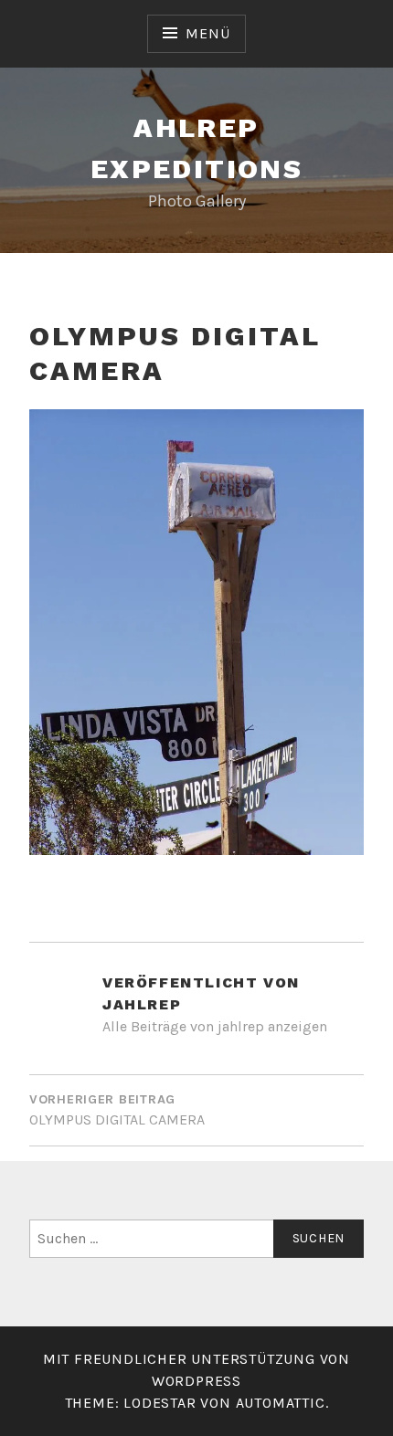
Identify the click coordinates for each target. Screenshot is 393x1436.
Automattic (280, 1402)
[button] (196, 632)
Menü (207, 33)
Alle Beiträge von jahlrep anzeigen (214, 1026)
